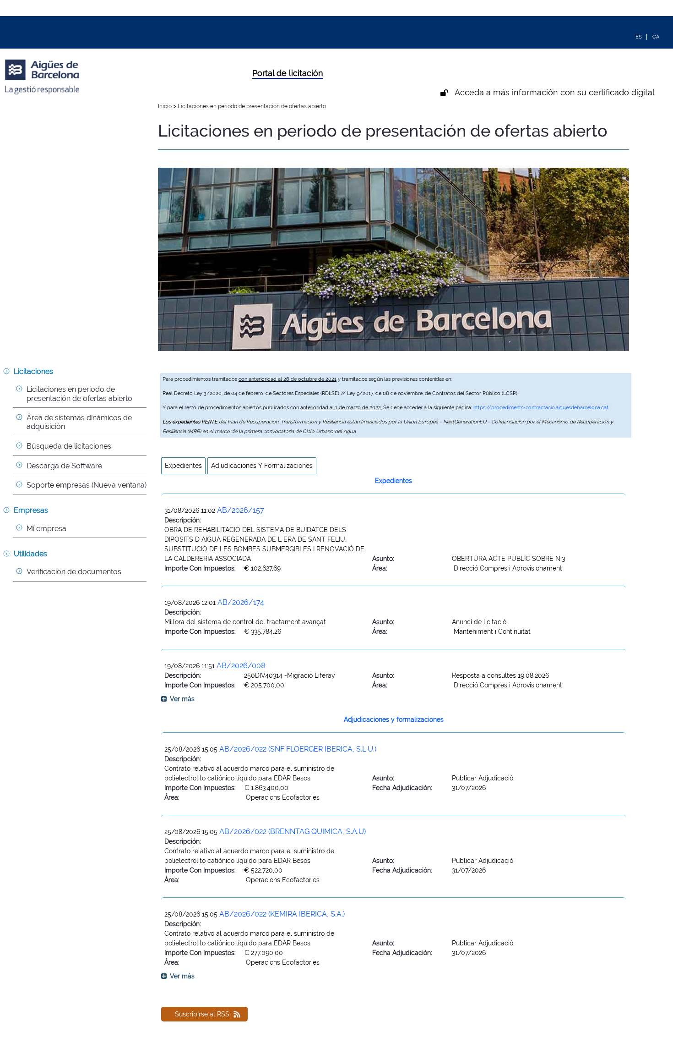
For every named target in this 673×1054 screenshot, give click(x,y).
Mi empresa (46, 528)
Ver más (182, 699)
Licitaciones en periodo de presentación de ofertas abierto (79, 393)
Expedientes (183, 465)
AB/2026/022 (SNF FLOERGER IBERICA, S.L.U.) (297, 749)
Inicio (165, 106)
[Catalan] (655, 36)
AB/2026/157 (240, 510)
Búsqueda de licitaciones (69, 446)
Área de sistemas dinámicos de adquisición (80, 422)
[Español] (639, 36)
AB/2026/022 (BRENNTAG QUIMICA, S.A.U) (292, 831)
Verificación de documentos (74, 571)
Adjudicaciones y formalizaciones (262, 465)
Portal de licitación (287, 73)
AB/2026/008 (241, 665)
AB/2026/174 (240, 602)
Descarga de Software (64, 465)
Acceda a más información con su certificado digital (555, 92)
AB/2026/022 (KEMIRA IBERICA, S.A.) (282, 914)
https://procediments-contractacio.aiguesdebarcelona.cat (540, 408)
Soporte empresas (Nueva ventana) (87, 485)
